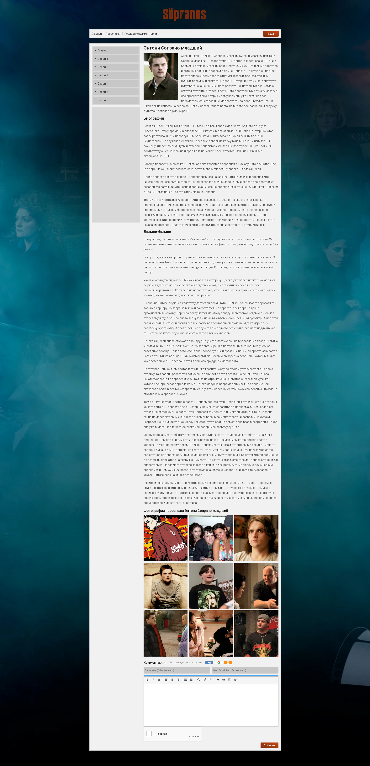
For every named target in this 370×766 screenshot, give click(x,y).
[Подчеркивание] (159, 679)
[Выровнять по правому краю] (178, 679)
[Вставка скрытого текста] (235, 679)
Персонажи (113, 33)
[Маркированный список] (185, 679)
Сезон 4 (103, 83)
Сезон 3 (103, 75)
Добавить (269, 745)
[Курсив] (153, 679)
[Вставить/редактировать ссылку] (204, 679)
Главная (103, 50)
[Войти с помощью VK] (209, 662)
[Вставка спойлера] (229, 679)
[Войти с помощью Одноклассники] (228, 662)
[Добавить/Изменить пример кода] (223, 679)
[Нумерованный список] (191, 679)
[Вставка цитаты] (218, 679)
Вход (271, 33)
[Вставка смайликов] (199, 679)
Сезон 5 (103, 92)
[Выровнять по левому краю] (166, 679)
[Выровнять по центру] (172, 679)
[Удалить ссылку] (210, 679)
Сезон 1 (103, 58)
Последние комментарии (140, 33)
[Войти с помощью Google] (219, 662)
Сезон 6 (103, 100)
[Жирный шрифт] (147, 679)
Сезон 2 (103, 67)
